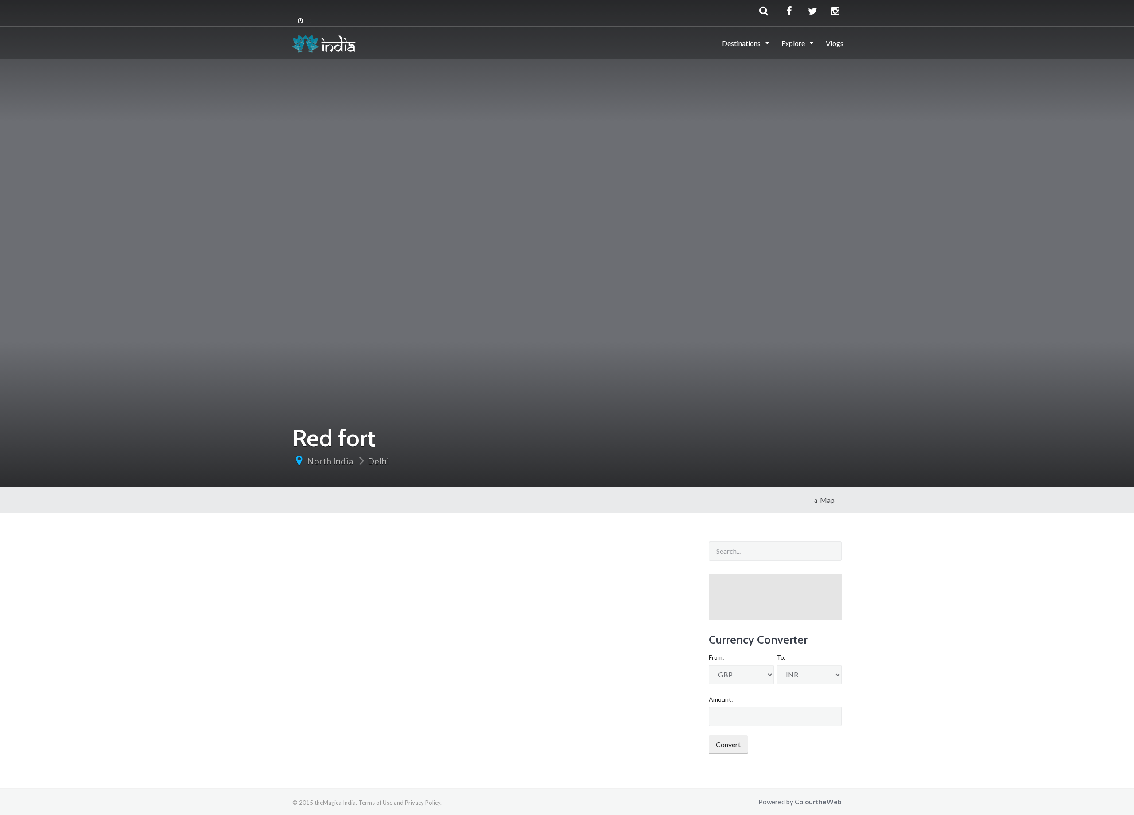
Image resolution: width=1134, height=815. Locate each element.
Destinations (742, 43)
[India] (324, 42)
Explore (793, 43)
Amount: (721, 699)
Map (826, 500)
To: (781, 657)
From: (716, 657)
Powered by (800, 802)
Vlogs (834, 43)
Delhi (378, 461)
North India (330, 461)
